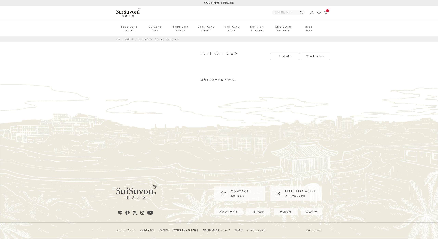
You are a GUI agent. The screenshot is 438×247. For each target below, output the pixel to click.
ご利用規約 (163, 229)
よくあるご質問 (146, 229)
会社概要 (238, 229)
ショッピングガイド (125, 229)
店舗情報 (285, 211)
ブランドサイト (228, 211)
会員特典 (311, 211)
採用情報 (258, 211)
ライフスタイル (146, 39)
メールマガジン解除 (256, 229)
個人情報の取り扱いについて (216, 229)
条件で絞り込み (317, 56)
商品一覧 (129, 39)
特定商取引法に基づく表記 (185, 229)
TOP (118, 39)
